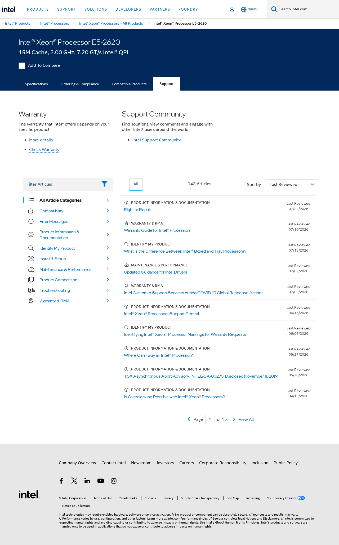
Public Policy (286, 463)
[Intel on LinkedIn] (87, 481)
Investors (165, 463)
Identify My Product (57, 248)
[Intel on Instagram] (113, 481)
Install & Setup (52, 258)
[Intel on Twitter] (74, 481)
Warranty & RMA (54, 300)
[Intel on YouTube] (100, 481)
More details (41, 140)
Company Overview (77, 463)
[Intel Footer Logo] (29, 494)
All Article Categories (60, 200)
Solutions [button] (95, 9)
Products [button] (38, 9)
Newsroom (141, 463)
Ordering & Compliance (80, 84)
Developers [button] (128, 9)
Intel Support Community (156, 140)
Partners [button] (160, 9)
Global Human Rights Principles (237, 522)
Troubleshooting (54, 290)
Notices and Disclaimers (262, 518)
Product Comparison (58, 279)
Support (166, 83)
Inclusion (260, 463)
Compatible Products (129, 84)
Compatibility (51, 210)
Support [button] (66, 9)
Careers (186, 463)
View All (246, 419)
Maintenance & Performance (65, 269)
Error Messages (53, 221)
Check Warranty (44, 149)
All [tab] (135, 184)
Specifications (36, 84)
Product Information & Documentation (59, 234)
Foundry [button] (188, 9)
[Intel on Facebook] (61, 481)
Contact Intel (113, 463)
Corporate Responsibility (222, 463)
